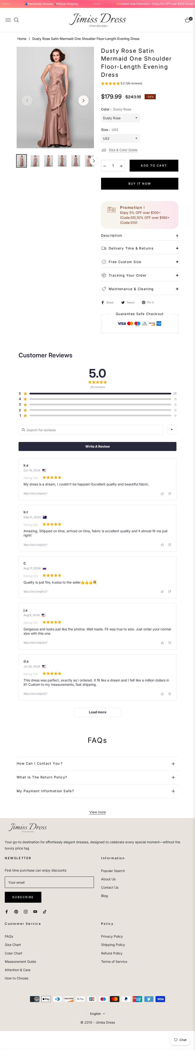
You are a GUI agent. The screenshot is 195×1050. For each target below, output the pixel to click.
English (95, 1014)
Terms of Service (114, 961)
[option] (55, 98)
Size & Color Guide (123, 150)
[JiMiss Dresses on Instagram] (26, 911)
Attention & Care (17, 970)
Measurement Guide (20, 961)
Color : (116, 109)
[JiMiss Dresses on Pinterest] (16, 911)
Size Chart (13, 945)
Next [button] (83, 100)
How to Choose (16, 978)
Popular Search (113, 871)
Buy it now (139, 183)
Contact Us (109, 887)
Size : (109, 130)
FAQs (9, 936)
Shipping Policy (113, 945)
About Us (108, 879)
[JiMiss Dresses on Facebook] (7, 911)
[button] (121, 84)
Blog (104, 896)
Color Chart (13, 953)
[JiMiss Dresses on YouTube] (35, 911)
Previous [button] (27, 100)
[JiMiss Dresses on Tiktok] (46, 911)
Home (21, 39)
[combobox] (171, 429)
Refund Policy (111, 953)
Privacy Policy (112, 936)
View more (97, 812)
